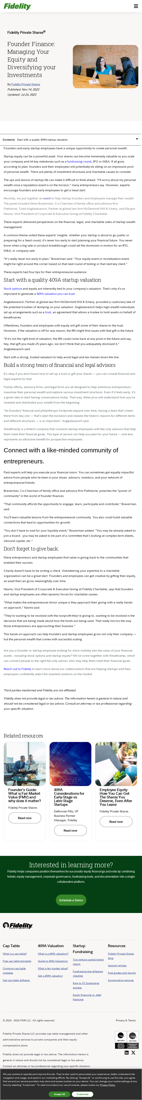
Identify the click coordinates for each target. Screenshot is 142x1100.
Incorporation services (121, 980)
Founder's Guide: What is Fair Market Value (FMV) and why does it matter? (24, 795)
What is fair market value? (53, 968)
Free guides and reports (122, 973)
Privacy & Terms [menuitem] (126, 1020)
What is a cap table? (15, 953)
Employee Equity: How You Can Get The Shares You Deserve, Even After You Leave (116, 797)
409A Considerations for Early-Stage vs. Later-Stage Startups (69, 797)
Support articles (117, 965)
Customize (82, 1094)
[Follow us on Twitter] (133, 1052)
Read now (25, 818)
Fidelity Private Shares (25, 84)
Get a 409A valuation (50, 975)
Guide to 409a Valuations (53, 961)
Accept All (59, 1094)
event (47, 198)
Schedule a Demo (71, 900)
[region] (71, 1084)
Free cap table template (17, 961)
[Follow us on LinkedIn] (126, 1052)
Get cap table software (16, 980)
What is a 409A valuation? (53, 953)
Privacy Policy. (108, 1084)
